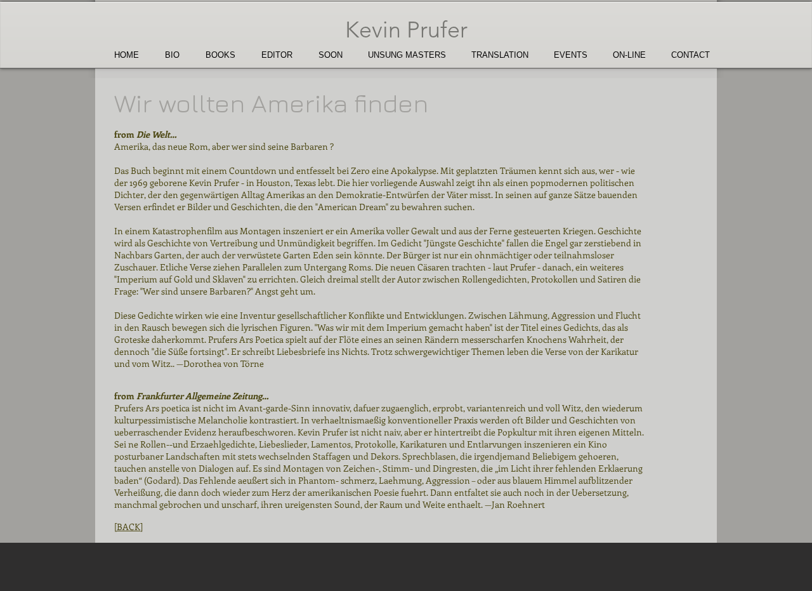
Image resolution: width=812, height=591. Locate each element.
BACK (128, 527)
